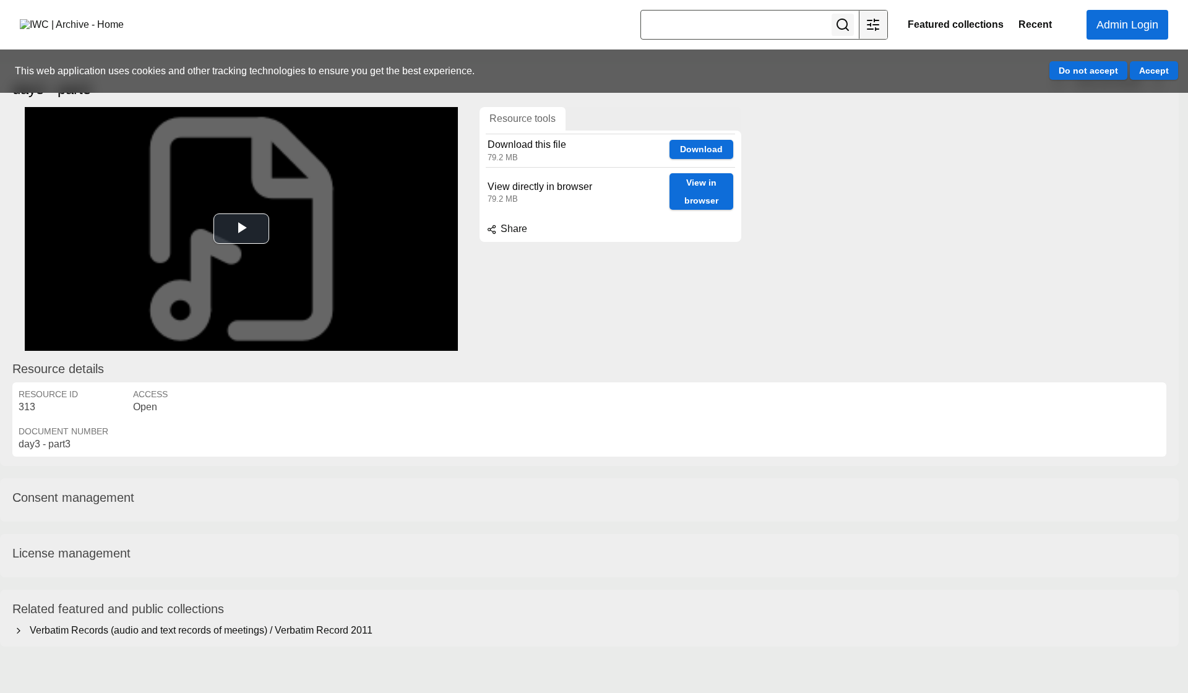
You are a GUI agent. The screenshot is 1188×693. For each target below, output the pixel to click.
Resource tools (522, 118)
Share (512, 228)
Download (701, 149)
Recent (1035, 24)
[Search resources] (843, 25)
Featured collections (956, 24)
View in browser (701, 191)
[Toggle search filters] (873, 25)
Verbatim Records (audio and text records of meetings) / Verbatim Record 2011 (198, 630)
